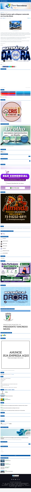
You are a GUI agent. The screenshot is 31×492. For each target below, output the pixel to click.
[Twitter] (9, 66)
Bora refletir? (7, 467)
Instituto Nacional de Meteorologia (5, 385)
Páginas (13, 389)
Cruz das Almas (6, 12)
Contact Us (8, 483)
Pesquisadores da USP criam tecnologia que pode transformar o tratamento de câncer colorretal (14, 405)
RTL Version (12, 483)
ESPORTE (2, 386)
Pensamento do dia (7, 460)
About (5, 483)
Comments (5, 389)
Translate (13, 374)
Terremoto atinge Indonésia (9, 471)
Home (3, 483)
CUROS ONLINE (6, 484)
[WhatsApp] (11, 66)
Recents (10, 389)
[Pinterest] (12, 66)
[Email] (14, 66)
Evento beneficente (7, 399)
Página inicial (2, 12)
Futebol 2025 (25, 484)
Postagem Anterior (3, 87)
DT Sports (6, 392)
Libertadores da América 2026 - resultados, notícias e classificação (9, 387)
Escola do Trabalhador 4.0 (12, 484)
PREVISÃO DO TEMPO (3, 379)
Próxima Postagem (28, 87)
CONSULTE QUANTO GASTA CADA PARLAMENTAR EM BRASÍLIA (21, 483)
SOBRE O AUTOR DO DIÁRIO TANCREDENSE (6, 378)
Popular (2, 389)
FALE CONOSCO (2, 380)
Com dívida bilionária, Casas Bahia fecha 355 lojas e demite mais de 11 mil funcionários (13, 410)
